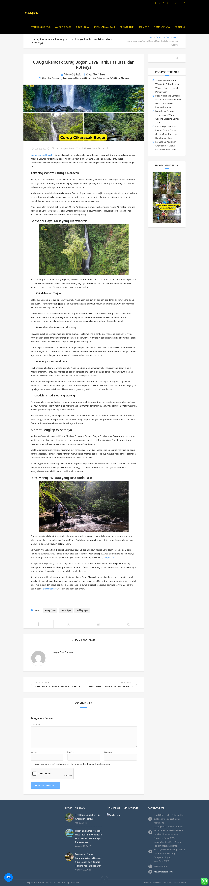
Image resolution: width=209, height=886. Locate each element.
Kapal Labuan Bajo (104, 27)
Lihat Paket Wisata (100, 78)
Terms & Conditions (152, 882)
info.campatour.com (163, 871)
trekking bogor (82, 610)
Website (108, 752)
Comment (35, 724)
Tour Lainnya (162, 27)
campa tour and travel (41, 155)
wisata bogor (66, 610)
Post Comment (47, 785)
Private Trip (127, 27)
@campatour (108, 557)
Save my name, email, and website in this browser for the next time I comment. (73, 764)
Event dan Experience (166, 37)
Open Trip (143, 27)
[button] (8, 877)
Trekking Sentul (40, 27)
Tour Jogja (82, 27)
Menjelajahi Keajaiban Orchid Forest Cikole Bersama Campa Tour (165, 146)
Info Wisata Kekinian (119, 78)
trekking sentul (50, 588)
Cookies (167, 882)
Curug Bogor (50, 610)
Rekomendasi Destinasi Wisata (76, 78)
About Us (180, 27)
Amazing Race (63, 27)
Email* (70, 752)
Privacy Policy (180, 882)
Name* (34, 752)
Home (151, 37)
